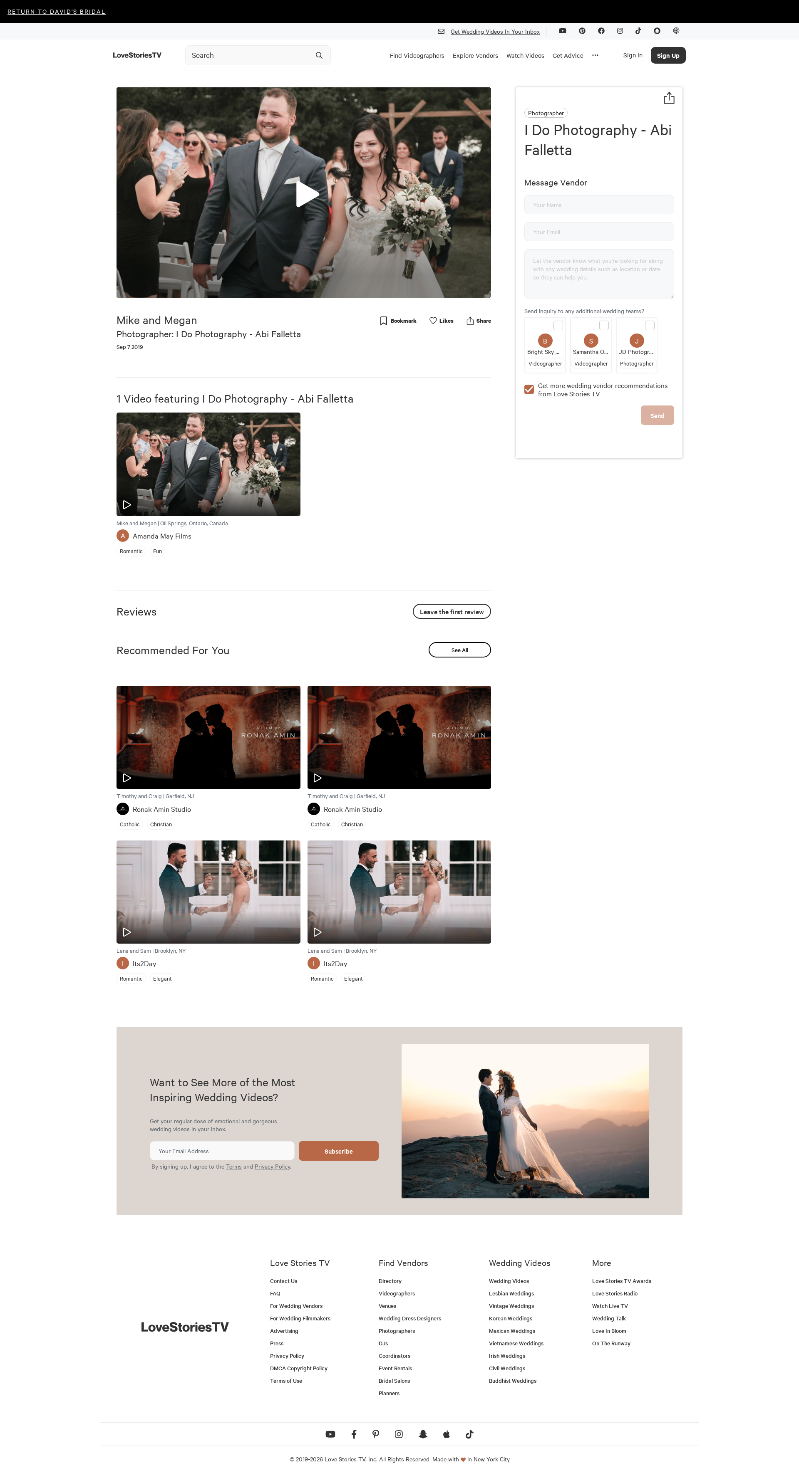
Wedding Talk (609, 1318)
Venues (387, 1306)
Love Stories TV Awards (621, 1281)
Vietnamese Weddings (516, 1343)
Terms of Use (286, 1380)
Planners (389, 1393)
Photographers (397, 1331)
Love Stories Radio (615, 1293)
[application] (304, 192)
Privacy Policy (272, 1166)
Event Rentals (395, 1368)
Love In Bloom (609, 1331)
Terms (234, 1166)
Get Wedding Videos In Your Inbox (495, 31)
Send (657, 415)
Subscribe (339, 1151)
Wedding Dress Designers (410, 1318)
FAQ (275, 1293)
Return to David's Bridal (56, 11)
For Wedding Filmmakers (300, 1318)
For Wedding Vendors (296, 1306)
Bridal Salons (394, 1380)
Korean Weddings (510, 1318)
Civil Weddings (507, 1368)
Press (276, 1343)
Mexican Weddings (512, 1331)
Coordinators (394, 1355)
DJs (383, 1343)
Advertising (284, 1331)
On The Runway (611, 1343)
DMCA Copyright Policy (299, 1368)
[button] (303, 192)
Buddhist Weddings (512, 1380)
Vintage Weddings (511, 1306)
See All (460, 650)
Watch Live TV (610, 1306)
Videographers (397, 1293)
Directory (390, 1281)
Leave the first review (452, 611)
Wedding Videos (509, 1281)
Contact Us (283, 1281)
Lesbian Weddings (511, 1293)
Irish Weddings (507, 1355)
